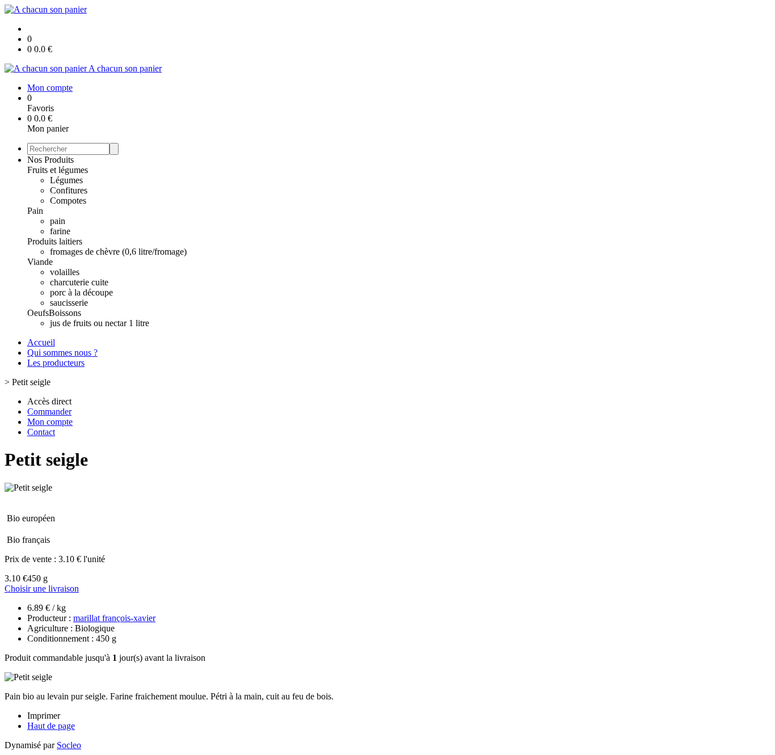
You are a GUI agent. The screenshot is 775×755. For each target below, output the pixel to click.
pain (57, 221)
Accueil (41, 342)
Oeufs (38, 313)
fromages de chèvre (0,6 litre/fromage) (118, 251)
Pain (35, 211)
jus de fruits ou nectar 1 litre (99, 323)
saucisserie (69, 302)
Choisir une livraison (42, 588)
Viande (40, 262)
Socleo (69, 745)
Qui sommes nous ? (62, 352)
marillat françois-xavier (114, 618)
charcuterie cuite (79, 282)
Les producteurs (56, 363)
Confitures (68, 190)
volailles (64, 272)
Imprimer (43, 715)
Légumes (66, 180)
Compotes (68, 200)
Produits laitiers (54, 241)
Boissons (65, 313)
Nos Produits (50, 160)
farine (60, 231)
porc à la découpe (81, 292)
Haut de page (51, 726)
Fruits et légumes (57, 170)
